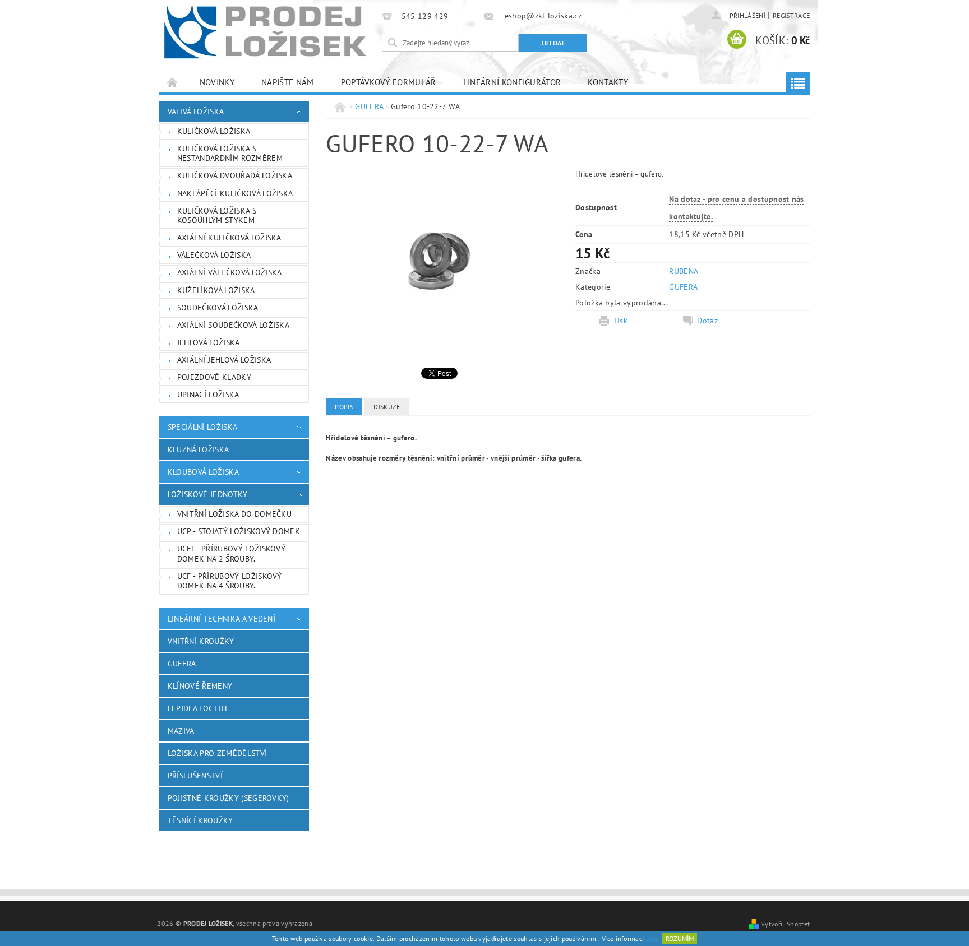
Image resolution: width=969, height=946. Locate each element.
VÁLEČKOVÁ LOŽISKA (214, 255)
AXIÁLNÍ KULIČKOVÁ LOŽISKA (229, 238)
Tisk (620, 321)
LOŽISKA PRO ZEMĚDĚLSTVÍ (217, 753)
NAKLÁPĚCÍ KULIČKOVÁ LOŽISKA (235, 193)
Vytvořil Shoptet (785, 923)
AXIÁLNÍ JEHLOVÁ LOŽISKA (224, 360)
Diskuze (386, 406)
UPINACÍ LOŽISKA (208, 394)
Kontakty (608, 82)
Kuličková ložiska (213, 131)
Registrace (791, 15)
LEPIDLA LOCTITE (199, 708)
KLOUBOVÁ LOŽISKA (203, 472)
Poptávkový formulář (388, 82)
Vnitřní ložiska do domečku (234, 514)
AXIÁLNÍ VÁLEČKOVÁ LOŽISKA (229, 272)
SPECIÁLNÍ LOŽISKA (202, 427)
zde (651, 938)
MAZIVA (181, 731)
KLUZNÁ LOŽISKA (198, 449)
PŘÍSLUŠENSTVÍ (195, 776)
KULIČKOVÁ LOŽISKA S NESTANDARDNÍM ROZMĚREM (230, 153)
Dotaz (707, 321)
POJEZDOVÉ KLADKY (214, 377)
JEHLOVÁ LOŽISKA (208, 342)
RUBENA (683, 271)
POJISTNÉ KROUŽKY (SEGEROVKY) (228, 798)
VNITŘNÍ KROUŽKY (201, 641)
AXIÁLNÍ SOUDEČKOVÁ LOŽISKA (233, 325)
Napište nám (287, 82)
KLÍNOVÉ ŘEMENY (200, 686)
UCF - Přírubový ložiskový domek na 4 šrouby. (229, 581)
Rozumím (680, 938)
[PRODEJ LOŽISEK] (265, 32)
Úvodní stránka (172, 82)
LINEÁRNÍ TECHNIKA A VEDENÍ (221, 619)
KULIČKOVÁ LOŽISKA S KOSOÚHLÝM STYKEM (216, 216)
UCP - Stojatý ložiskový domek (238, 531)
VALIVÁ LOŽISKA (196, 111)
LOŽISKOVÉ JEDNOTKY (208, 494)
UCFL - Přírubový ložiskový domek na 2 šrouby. (231, 554)
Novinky (217, 82)
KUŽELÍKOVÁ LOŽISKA (216, 290)
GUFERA (182, 664)
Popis (344, 406)
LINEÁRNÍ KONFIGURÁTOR (512, 82)
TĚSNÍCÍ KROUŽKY (200, 820)
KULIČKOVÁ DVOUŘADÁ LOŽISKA (234, 175)
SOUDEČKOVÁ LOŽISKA (218, 308)
